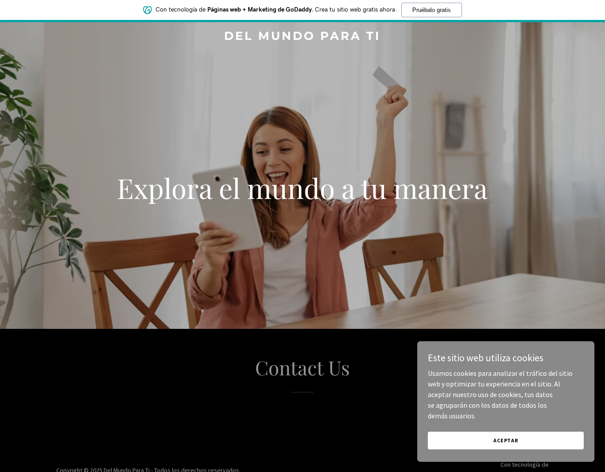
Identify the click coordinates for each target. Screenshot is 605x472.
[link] (302, 37)
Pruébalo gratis (431, 10)
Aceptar (505, 440)
